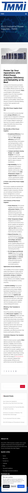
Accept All (6, 486)
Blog (4, 465)
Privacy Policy (6, 489)
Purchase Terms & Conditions (10, 470)
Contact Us (5, 461)
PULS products (19, 356)
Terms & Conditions (8, 468)
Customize (21, 486)
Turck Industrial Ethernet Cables (11, 418)
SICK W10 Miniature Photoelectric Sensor (13, 422)
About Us (5, 458)
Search (22, 386)
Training (5, 463)
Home (2, 32)
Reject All (13, 486)
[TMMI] (14, 6)
